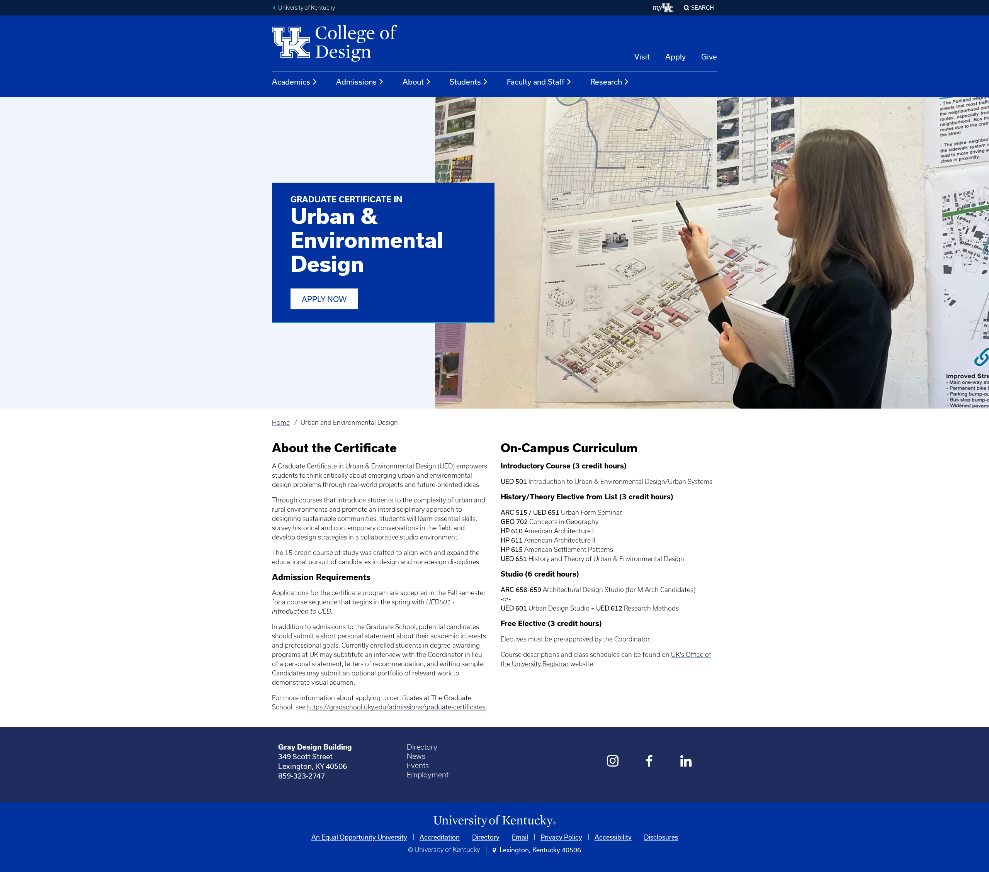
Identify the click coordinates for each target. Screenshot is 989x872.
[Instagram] (613, 762)
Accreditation (440, 837)
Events (418, 766)
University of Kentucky (306, 8)
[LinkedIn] (686, 762)
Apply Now (324, 299)
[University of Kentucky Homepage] (494, 821)
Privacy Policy (561, 837)
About (413, 81)
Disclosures (661, 837)
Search (702, 7)
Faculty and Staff (535, 81)
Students (465, 81)
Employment (428, 775)
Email (520, 837)
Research (606, 81)
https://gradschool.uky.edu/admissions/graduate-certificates (396, 707)
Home (281, 422)
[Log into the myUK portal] (663, 7)
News (416, 756)
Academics (291, 81)
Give (709, 56)
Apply (675, 56)
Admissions (356, 81)
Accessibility (613, 837)
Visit (642, 56)
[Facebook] (649, 762)
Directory (422, 747)
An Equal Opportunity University (359, 837)
